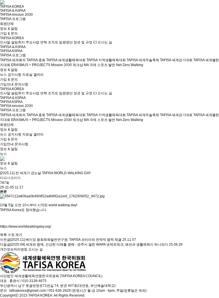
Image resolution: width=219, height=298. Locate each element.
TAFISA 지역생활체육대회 (106, 60)
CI (95, 42)
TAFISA (5, 51)
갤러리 (38, 75)
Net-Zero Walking (129, 65)
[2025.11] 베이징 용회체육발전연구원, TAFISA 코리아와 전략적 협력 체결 (65, 240)
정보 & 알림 (9, 29)
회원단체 (7, 24)
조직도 (53, 42)
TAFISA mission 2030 (16, 15)
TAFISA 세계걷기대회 (176, 60)
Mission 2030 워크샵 (67, 65)
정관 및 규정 (83, 42)
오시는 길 (105, 42)
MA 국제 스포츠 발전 (99, 65)
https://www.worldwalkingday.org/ (25, 227)
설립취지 (18, 42)
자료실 (27, 75)
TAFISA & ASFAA (13, 11)
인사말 (5, 42)
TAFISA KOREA (12, 7)
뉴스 (3, 75)
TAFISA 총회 (36, 60)
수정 (11, 235)
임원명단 (66, 42)
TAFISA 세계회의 (13, 60)
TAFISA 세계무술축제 (143, 60)
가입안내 (7, 84)
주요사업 (32, 42)
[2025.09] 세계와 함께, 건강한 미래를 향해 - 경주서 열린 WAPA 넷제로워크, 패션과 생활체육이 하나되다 (89, 245)
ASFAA (17, 51)
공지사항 (14, 75)
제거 (18, 235)
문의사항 (21, 84)
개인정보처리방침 (13, 249)
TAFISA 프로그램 (13, 19)
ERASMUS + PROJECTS (30, 65)
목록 (3, 235)
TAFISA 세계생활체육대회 (66, 60)
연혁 (43, 42)
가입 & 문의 (9, 33)
